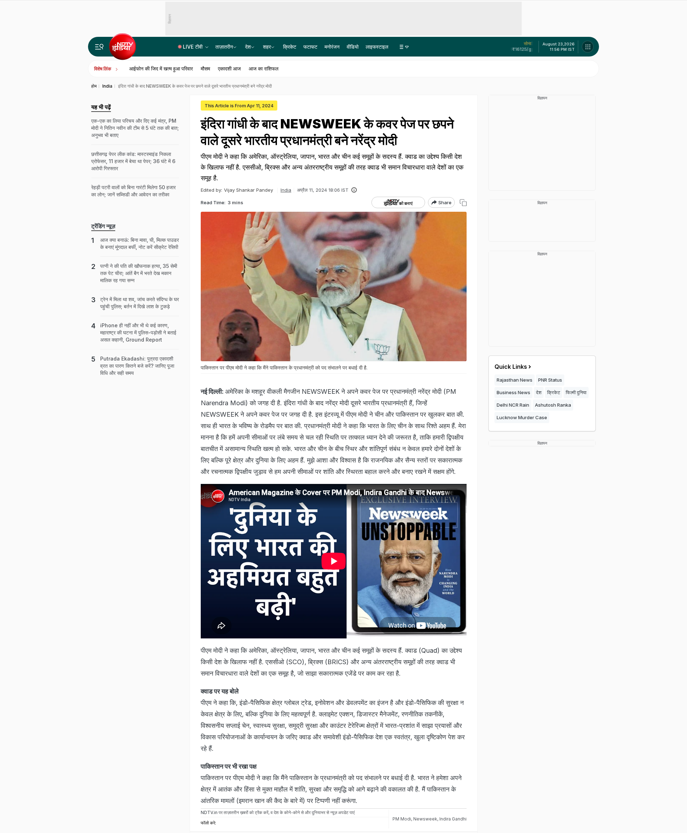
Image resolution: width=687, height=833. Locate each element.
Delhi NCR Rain (513, 405)
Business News (513, 392)
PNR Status (550, 380)
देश (248, 47)
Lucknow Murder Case (522, 417)
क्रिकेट (289, 47)
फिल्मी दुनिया (576, 392)
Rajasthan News (514, 380)
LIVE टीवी (193, 47)
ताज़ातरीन (224, 47)
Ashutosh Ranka (553, 405)
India (286, 190)
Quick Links (510, 366)
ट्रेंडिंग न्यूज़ (103, 226)
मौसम (205, 68)
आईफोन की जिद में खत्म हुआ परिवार (161, 68)
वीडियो (353, 47)
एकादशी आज (229, 68)
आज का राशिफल (263, 68)
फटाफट (310, 47)
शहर (267, 47)
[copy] (463, 202)
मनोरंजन (332, 47)
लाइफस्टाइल (377, 47)
